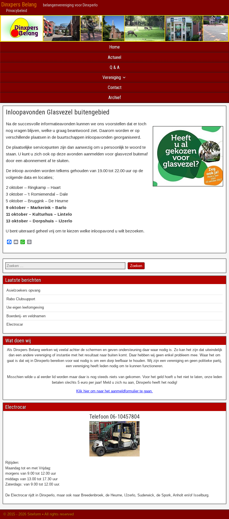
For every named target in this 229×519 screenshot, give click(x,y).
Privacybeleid (16, 10)
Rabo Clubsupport (20, 299)
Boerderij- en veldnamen (26, 316)
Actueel (114, 57)
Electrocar (14, 324)
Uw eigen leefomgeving (25, 307)
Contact (114, 87)
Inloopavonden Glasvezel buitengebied (57, 112)
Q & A (115, 67)
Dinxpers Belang (19, 4)
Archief (114, 97)
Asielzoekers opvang (23, 290)
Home (114, 47)
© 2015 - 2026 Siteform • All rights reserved (38, 514)
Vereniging (111, 77)
